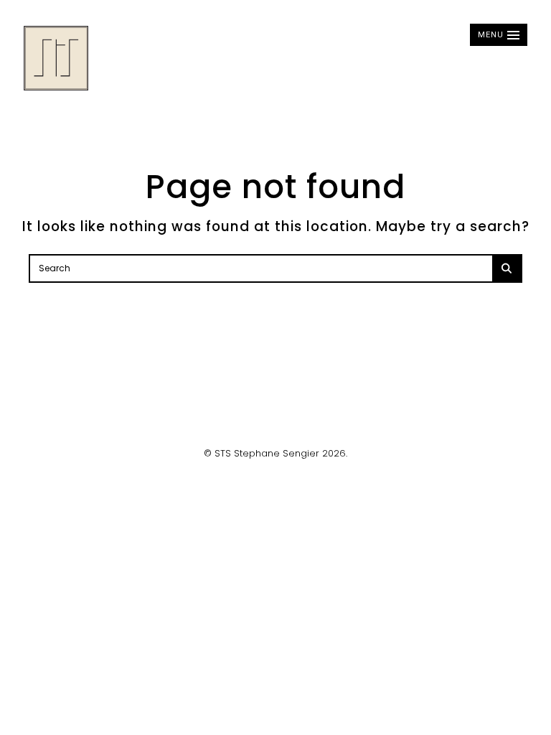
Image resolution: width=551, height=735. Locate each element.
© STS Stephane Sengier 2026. (275, 453)
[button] (498, 35)
